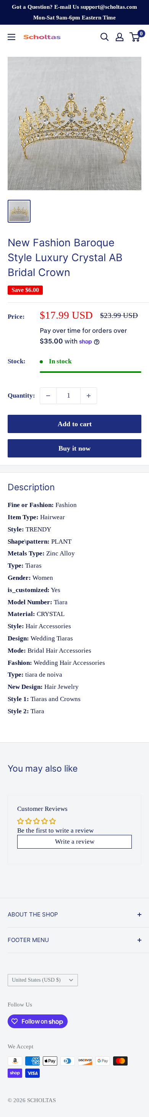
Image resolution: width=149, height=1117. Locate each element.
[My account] (119, 37)
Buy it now (74, 448)
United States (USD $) (36, 980)
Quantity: (21, 395)
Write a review (74, 841)
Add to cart (75, 424)
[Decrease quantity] (48, 396)
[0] (135, 37)
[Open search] (104, 37)
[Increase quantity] (89, 396)
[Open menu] (11, 37)
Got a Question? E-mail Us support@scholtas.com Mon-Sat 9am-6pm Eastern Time (74, 12)
